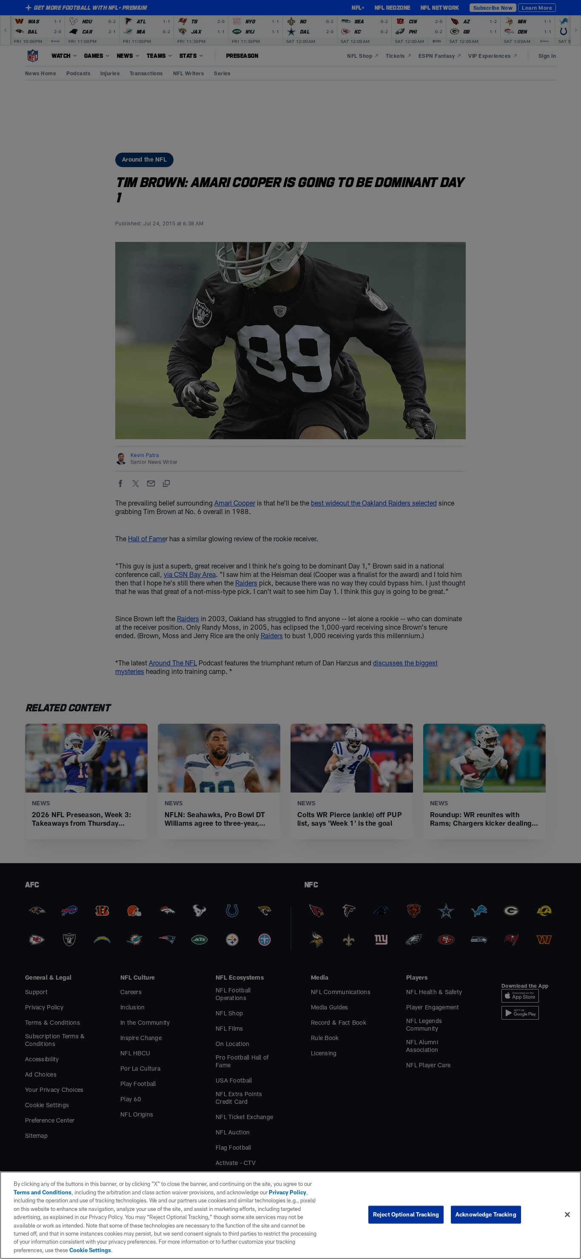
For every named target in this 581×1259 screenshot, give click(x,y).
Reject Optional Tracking (406, 1214)
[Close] (567, 1214)
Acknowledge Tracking (486, 1214)
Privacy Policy (287, 1192)
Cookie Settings (90, 1250)
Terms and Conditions (42, 1192)
